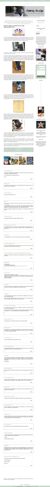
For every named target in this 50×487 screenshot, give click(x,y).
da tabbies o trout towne (9, 305)
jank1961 (6, 272)
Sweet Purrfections (8, 346)
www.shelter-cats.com (8, 396)
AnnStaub (6, 414)
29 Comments (6, 149)
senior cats (25, 59)
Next (33, 167)
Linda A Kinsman (7, 368)
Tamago (5, 235)
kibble (21, 148)
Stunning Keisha (20, 486)
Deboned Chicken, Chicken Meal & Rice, (24, 58)
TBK (36, 486)
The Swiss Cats (7, 216)
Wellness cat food (19, 150)
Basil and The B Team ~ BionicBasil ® (10, 456)
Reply (31, 188)
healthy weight (29, 59)
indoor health (11, 60)
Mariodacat (6, 327)
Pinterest (16, 141)
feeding (19, 148)
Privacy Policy (26, 484)
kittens (22, 59)
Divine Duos (25, 94)
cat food (16, 148)
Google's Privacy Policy (42, 137)
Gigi (5, 201)
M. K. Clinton (6, 424)
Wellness (8, 139)
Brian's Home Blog (7, 319)
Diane (5, 284)
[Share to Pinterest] (32, 149)
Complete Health (17, 55)
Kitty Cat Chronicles (8, 377)
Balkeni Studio (28, 486)
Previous (5, 167)
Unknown (6, 262)
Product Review (18, 149)
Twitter (12, 141)
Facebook (9, 141)
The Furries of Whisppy (8, 243)
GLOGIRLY (5, 183)
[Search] (45, 26)
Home (19, 167)
